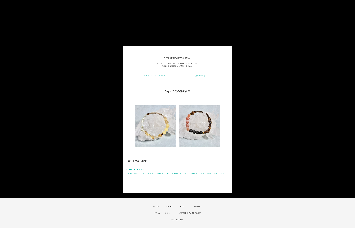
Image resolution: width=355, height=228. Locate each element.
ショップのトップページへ (155, 76)
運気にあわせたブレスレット (212, 173)
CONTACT (197, 206)
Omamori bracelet (136, 170)
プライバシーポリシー (163, 213)
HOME (156, 206)
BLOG (182, 206)
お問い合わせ (200, 76)
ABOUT (169, 206)
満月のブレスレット (155, 173)
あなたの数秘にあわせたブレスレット (182, 173)
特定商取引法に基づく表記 (190, 213)
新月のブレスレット (136, 173)
